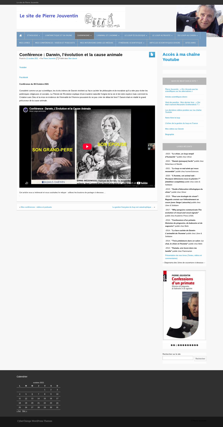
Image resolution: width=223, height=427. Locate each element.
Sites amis (190, 43)
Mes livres (24, 43)
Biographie (169, 134)
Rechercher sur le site (172, 354)
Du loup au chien (187, 35)
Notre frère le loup (172, 118)
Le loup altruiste (161, 35)
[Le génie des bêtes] (71, 18)
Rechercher (200, 358)
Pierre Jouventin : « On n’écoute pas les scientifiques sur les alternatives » (181, 90)
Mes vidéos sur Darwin (174, 129)
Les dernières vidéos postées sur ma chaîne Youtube (183, 111)
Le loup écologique (135, 35)
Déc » (24, 411)
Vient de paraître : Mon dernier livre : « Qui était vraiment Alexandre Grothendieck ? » (182, 103)
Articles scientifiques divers (165, 43)
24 (57, 403)
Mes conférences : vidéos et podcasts (55, 43)
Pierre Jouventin (49, 58)
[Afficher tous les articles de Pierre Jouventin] (57, 58)
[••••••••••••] (184, 306)
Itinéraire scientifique (130, 43)
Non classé (73, 58)
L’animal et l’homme (107, 35)
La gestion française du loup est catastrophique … (132, 207)
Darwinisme (83, 35)
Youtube (22, 67)
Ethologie (33, 35)
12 (26, 398)
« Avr (19, 411)
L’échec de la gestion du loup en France (181, 123)
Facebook (23, 77)
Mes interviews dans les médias (96, 43)
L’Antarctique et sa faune (58, 35)
